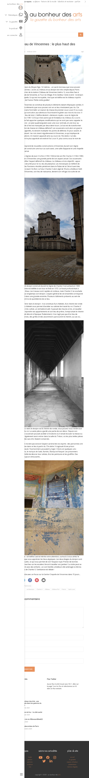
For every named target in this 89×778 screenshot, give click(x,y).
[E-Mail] (43, 580)
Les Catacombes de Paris (30, 726)
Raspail (61, 451)
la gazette (72, 759)
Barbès (46, 451)
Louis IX (55, 138)
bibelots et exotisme (65, 1)
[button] (12, 14)
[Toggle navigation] (21, 774)
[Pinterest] (37, 580)
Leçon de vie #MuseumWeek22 (32, 719)
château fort (55, 589)
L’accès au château (38, 89)
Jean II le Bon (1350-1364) (44, 156)
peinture (29, 762)
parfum (77, 1)
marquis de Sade (35, 451)
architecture (30, 589)
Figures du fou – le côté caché (31, 712)
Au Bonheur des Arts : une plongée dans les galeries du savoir (31, 703)
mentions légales (72, 767)
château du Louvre (72, 118)
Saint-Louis (71, 589)
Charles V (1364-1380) (74, 156)
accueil (72, 757)
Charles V (39, 589)
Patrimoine (27, 586)
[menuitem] (12, 6)
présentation (72, 764)
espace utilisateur (72, 762)
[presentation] (85, 1)
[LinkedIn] (50, 762)
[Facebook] (30, 580)
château (47, 589)
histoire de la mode (48, 1)
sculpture (36, 1)
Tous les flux (57, 686)
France (64, 589)
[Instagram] (54, 758)
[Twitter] (44, 762)
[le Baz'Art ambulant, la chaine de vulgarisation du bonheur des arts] (40, 758)
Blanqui (53, 451)
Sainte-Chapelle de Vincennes (56, 574)
